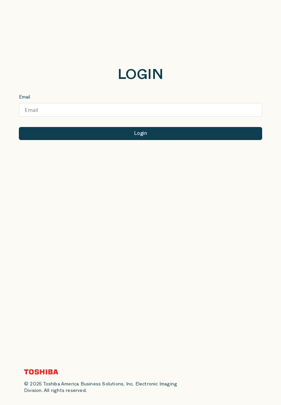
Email (24, 97)
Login (140, 134)
